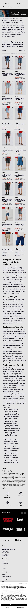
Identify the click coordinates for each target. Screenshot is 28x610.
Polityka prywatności (23, 583)
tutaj (11, 600)
